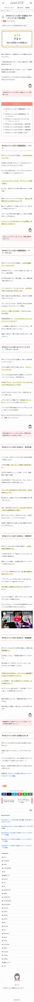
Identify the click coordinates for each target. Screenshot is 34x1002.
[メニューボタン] (3, 3)
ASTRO (5, 915)
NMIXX (5, 893)
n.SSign (5, 955)
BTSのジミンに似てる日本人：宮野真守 (17, 127)
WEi (4, 922)
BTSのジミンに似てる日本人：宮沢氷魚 (17, 124)
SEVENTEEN (7, 890)
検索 (31, 810)
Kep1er (5, 879)
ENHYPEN (6, 861)
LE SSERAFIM (7, 868)
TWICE (5, 912)
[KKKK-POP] (17, 3)
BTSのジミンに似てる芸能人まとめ (16, 132)
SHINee (5, 959)
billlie (5, 864)
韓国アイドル (7, 962)
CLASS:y (5, 908)
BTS (4, 21)
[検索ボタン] (31, 3)
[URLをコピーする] (30, 794)
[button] (3, 794)
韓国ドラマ (6, 875)
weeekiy (5, 952)
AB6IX (5, 948)
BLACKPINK (6, 904)
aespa (5, 937)
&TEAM (5, 926)
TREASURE (6, 897)
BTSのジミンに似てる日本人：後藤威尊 (17, 130)
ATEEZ (5, 919)
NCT (4, 930)
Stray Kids (6, 944)
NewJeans (6, 933)
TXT (4, 882)
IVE (4, 872)
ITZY (4, 966)
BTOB (5, 941)
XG (4, 886)
